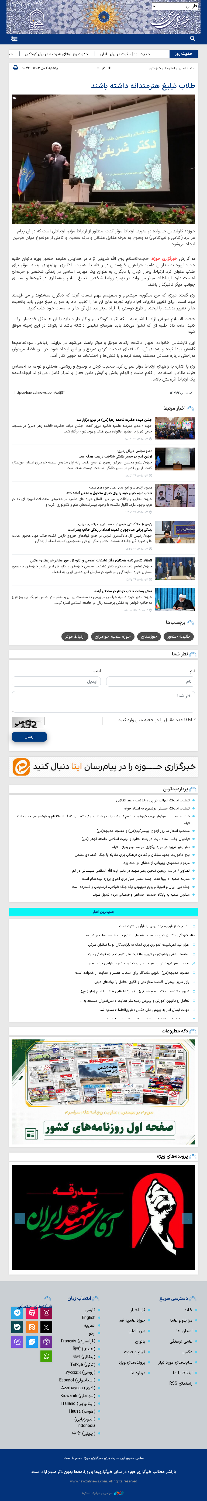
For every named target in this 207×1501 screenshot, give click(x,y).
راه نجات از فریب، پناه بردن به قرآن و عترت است (154, 926)
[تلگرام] (17, 1313)
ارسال (29, 737)
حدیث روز (183, 54)
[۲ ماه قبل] (103, 1217)
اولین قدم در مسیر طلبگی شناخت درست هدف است (115, 456)
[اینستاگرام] (46, 1313)
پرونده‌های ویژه (172, 1156)
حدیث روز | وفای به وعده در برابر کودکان (71, 54)
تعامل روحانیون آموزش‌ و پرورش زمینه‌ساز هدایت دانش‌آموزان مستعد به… (134, 1000)
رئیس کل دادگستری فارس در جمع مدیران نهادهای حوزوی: (114, 524)
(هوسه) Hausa (82, 1411)
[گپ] (17, 1342)
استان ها (184, 1331)
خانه (188, 1310)
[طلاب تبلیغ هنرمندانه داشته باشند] (103, 159)
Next (20, 1218)
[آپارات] (32, 1313)
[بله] (17, 1327)
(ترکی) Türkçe (82, 1365)
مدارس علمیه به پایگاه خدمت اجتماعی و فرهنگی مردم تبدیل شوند (141, 894)
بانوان (140, 1341)
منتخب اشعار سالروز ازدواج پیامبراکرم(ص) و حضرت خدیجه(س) (143, 830)
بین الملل (137, 1331)
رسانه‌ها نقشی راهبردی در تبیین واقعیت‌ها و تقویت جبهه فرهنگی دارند (138, 954)
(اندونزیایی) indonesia (84, 1422)
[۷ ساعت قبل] (103, 1091)
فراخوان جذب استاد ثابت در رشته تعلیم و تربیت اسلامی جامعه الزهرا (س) (135, 839)
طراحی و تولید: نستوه (97, 1493)
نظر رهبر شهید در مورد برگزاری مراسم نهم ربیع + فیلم (151, 847)
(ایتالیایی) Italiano (78, 1404)
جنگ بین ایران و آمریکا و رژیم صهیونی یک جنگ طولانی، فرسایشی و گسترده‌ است (130, 886)
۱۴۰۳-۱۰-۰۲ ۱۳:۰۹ (136, 512)
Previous (187, 1218)
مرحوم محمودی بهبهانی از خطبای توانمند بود (156, 862)
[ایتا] (32, 1327)
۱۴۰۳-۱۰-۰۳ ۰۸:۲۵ (136, 610)
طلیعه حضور (178, 636)
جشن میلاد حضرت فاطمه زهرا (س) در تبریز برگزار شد (114, 420)
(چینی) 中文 (83, 1433)
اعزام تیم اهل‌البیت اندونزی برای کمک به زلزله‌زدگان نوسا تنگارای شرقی (138, 944)
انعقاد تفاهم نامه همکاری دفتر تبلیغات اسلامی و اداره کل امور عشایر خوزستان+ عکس (91, 560)
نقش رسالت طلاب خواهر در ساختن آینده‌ (123, 591)
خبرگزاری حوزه (164, 259)
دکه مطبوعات (174, 1031)
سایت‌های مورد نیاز (175, 1362)
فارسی (90, 1310)
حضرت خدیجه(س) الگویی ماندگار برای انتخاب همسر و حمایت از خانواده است (132, 972)
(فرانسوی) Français (78, 1341)
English (88, 1318)
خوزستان (155, 68)
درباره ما (137, 1373)
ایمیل (96, 671)
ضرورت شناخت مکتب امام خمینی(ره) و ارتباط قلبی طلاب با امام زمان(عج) (135, 991)
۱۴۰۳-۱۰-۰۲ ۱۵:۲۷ (136, 549)
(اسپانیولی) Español (77, 1380)
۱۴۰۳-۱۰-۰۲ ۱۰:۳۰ (136, 439)
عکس (187, 1352)
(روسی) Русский (80, 1372)
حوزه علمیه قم (132, 1320)
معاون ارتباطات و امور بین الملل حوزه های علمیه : (119, 487)
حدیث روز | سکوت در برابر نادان (140, 54)
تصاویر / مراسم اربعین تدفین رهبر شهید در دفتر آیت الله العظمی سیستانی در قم (131, 870)
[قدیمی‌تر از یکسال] (175, 428)
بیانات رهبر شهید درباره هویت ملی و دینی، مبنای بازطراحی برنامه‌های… (137, 963)
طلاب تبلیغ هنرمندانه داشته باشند (143, 86)
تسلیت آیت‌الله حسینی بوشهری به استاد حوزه (157, 808)
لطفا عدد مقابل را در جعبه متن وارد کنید (156, 720)
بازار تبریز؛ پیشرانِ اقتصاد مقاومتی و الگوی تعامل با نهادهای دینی (141, 982)
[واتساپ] (46, 1356)
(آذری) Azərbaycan (78, 1388)
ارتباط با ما (182, 1373)
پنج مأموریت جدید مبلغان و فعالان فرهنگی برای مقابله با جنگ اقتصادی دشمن (132, 854)
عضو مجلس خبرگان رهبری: (134, 451)
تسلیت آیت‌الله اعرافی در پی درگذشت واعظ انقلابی (153, 800)
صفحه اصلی (187, 68)
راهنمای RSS (180, 1383)
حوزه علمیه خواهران (113, 636)
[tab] (103, 912)
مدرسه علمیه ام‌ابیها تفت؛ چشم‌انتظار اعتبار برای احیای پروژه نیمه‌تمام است (136, 878)
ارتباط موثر (75, 636)
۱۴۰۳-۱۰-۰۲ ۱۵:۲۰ (137, 580)
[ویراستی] (32, 1342)
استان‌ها (170, 68)
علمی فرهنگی (181, 1341)
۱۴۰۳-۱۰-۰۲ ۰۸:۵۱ (136, 476)
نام (192, 671)
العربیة (89, 1325)
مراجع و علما (181, 1320)
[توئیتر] (46, 1327)
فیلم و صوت (134, 1352)
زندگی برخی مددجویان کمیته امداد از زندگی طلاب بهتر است (110, 529)
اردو (92, 1333)
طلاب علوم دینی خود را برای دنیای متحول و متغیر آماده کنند (109, 493)
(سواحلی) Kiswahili (77, 1396)
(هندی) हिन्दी (84, 1349)
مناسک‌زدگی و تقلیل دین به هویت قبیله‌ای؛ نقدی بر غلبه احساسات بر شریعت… (138, 935)
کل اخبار (137, 1310)
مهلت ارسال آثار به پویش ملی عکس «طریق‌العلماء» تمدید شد (144, 1010)
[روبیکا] (46, 1342)
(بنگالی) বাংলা (84, 1357)
